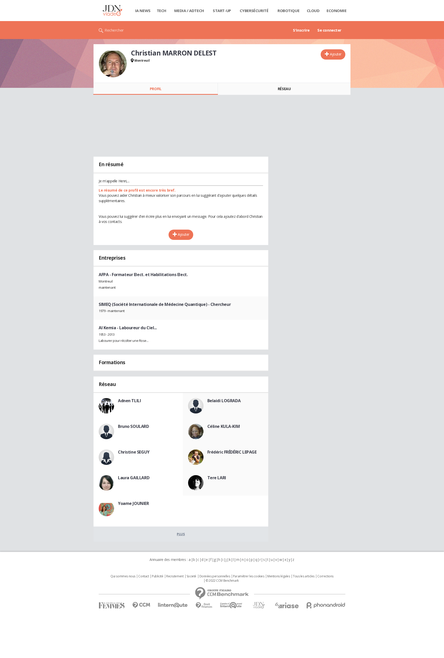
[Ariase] (287, 605)
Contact (143, 576)
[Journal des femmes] (112, 605)
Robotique (288, 10)
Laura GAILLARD (133, 478)
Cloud (313, 10)
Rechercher (114, 30)
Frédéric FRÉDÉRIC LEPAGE (232, 452)
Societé (191, 576)
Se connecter (329, 30)
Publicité (157, 576)
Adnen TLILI (129, 400)
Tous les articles (303, 576)
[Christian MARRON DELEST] (113, 63)
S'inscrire (301, 30)
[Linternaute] (173, 605)
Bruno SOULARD (133, 426)
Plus (181, 534)
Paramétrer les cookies (248, 576)
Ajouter (335, 54)
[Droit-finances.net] (204, 605)
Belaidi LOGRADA (224, 400)
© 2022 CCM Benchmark (222, 580)
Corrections (325, 576)
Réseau (284, 88)
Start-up (222, 10)
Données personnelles (214, 576)
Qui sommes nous (122, 576)
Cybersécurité (254, 10)
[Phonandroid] (326, 605)
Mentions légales (278, 576)
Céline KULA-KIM (223, 426)
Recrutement (174, 576)
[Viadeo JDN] (258, 605)
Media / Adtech (189, 10)
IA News (143, 10)
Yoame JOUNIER (133, 503)
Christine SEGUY (134, 452)
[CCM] (141, 605)
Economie (337, 10)
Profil (155, 88)
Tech (161, 10)
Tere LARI (216, 478)
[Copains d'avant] (231, 605)
